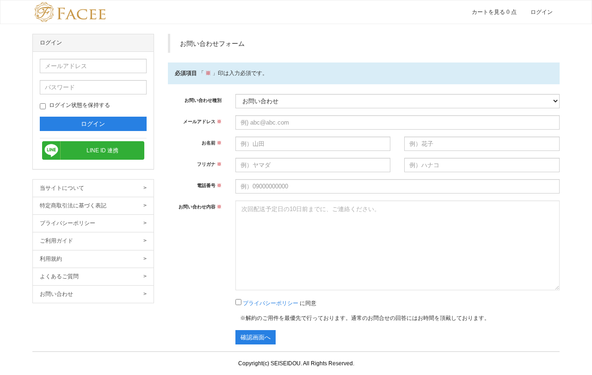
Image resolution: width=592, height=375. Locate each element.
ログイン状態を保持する (79, 105)
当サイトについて (93, 188)
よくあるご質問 (93, 276)
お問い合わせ (93, 294)
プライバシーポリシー (93, 223)
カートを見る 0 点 (494, 12)
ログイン (541, 12)
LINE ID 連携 (102, 150)
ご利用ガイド (93, 241)
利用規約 (93, 259)
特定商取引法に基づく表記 (93, 205)
